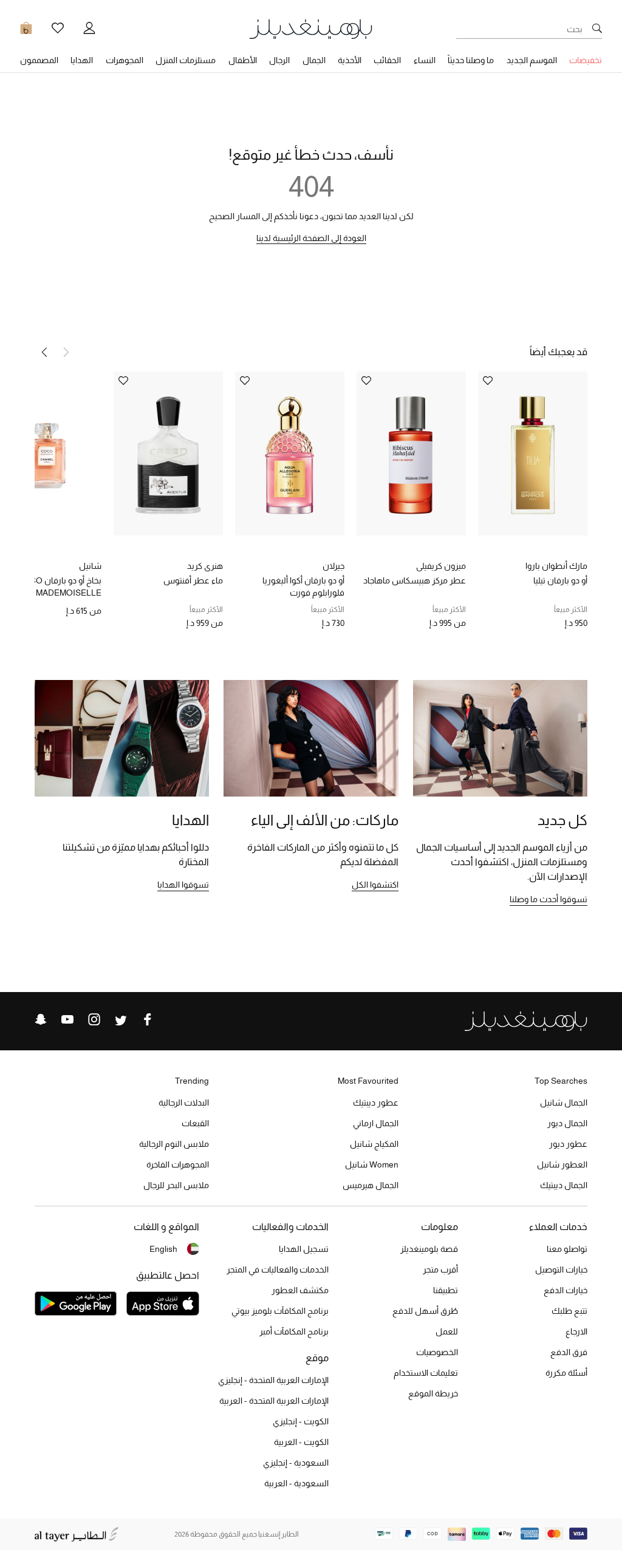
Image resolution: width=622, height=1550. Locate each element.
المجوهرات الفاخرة (177, 1164)
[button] (44, 352)
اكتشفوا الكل (375, 884)
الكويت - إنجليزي (301, 1421)
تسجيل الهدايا (304, 1249)
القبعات (195, 1123)
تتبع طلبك (569, 1311)
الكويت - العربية (301, 1442)
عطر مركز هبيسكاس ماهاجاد (414, 580)
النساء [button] (425, 60)
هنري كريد (205, 566)
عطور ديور (568, 1144)
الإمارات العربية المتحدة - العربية (274, 1401)
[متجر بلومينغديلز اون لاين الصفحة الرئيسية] (311, 28)
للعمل (447, 1331)
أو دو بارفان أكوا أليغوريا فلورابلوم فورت (303, 586)
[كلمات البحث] (597, 29)
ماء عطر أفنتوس (193, 580)
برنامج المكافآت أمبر (294, 1331)
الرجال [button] (279, 60)
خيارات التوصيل (561, 1269)
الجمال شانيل (563, 1102)
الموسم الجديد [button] (532, 60)
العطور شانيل (562, 1164)
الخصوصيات (437, 1352)
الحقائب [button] (387, 60)
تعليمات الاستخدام (426, 1373)
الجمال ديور (567, 1123)
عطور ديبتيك (375, 1102)
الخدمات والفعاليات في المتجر (278, 1269)
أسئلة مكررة (566, 1373)
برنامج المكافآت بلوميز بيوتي (280, 1311)
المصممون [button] (39, 60)
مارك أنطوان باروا (556, 566)
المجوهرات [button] (124, 60)
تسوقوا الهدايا (183, 884)
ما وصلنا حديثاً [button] (471, 60)
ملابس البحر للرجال (176, 1185)
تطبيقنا (445, 1290)
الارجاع (576, 1331)
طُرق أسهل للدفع (425, 1311)
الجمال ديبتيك (563, 1185)
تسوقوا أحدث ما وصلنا (548, 899)
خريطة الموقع (433, 1393)
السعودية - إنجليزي (296, 1462)
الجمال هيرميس (370, 1185)
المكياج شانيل (374, 1144)
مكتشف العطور (300, 1290)
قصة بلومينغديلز (429, 1249)
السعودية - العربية (296, 1483)
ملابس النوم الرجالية (174, 1144)
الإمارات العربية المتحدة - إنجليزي (273, 1380)
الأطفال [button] (242, 60)
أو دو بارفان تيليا (560, 580)
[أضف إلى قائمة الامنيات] (488, 381)
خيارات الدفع (565, 1290)
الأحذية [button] (349, 60)
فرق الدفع (568, 1352)
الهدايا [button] (81, 60)
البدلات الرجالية (184, 1102)
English (163, 1249)
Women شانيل (371, 1164)
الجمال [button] (314, 60)
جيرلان (333, 566)
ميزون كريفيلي (441, 566)
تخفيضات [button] (585, 60)
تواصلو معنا (567, 1249)
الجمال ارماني (375, 1123)
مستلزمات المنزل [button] (186, 60)
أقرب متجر (440, 1269)
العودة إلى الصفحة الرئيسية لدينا (311, 238)
